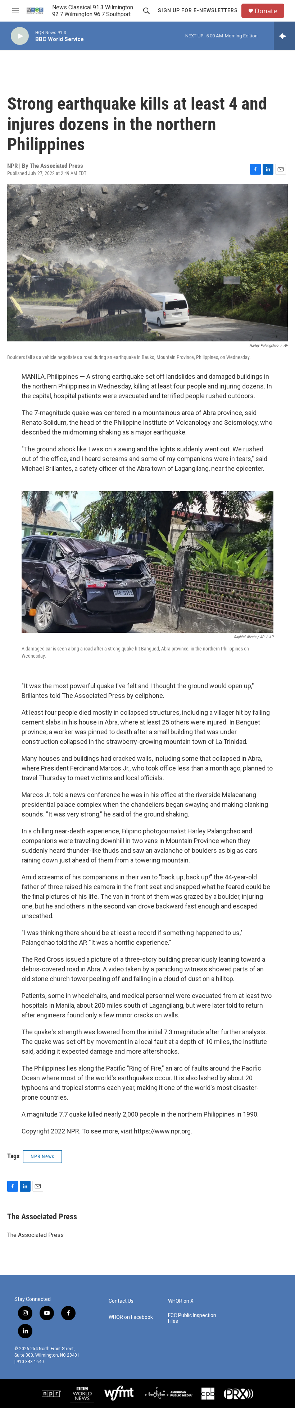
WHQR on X (181, 1301)
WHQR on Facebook (131, 1317)
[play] (20, 36)
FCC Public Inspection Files (192, 1318)
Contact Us (121, 1301)
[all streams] (284, 36)
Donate (266, 11)
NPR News (42, 1156)
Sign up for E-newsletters (198, 10)
